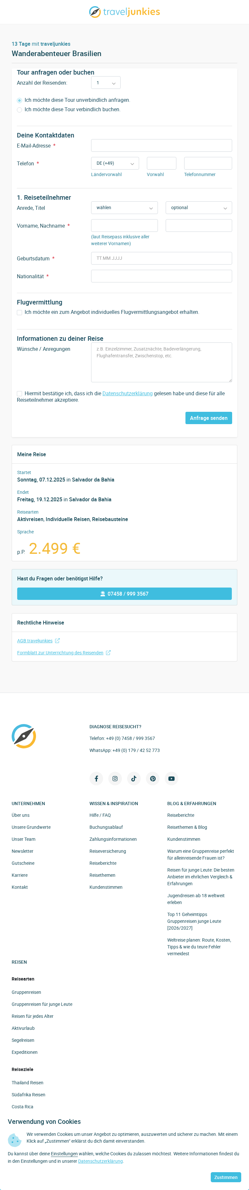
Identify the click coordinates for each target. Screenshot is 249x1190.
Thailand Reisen (27, 1082)
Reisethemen (102, 875)
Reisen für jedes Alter (32, 1016)
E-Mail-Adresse (36, 145)
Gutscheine (23, 863)
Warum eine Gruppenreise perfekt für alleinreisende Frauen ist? (200, 854)
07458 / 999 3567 (128, 593)
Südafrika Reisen (28, 1094)
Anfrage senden (209, 418)
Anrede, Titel (31, 207)
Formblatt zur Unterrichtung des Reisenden (60, 652)
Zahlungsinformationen (113, 839)
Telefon (28, 163)
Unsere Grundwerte (31, 827)
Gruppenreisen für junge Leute (42, 1004)
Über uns (21, 815)
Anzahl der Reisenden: (42, 82)
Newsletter (22, 851)
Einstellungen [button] (64, 1153)
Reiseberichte (102, 863)
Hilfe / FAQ (100, 815)
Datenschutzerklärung (127, 393)
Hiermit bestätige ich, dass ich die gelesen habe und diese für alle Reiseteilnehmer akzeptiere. (121, 397)
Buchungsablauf (106, 827)
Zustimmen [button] (226, 1177)
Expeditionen (25, 1052)
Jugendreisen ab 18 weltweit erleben (196, 898)
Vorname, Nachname (43, 225)
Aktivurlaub (23, 1028)
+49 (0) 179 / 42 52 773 (136, 750)
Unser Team (23, 839)
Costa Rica (22, 1106)
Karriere (20, 875)
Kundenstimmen (106, 887)
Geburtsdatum (35, 258)
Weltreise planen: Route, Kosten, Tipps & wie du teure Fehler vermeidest (199, 947)
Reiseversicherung (107, 851)
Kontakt (20, 887)
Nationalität (33, 276)
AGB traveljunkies (35, 640)
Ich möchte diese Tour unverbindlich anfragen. (76, 100)
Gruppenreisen (26, 992)
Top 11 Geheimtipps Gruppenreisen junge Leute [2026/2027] (194, 921)
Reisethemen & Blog (187, 827)
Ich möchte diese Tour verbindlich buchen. (72, 109)
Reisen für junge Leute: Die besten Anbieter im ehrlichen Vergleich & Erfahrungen (200, 877)
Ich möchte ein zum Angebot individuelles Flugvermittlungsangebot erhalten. (111, 312)
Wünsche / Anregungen (43, 348)
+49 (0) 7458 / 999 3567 (130, 738)
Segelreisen (23, 1040)
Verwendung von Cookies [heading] (44, 1121)
